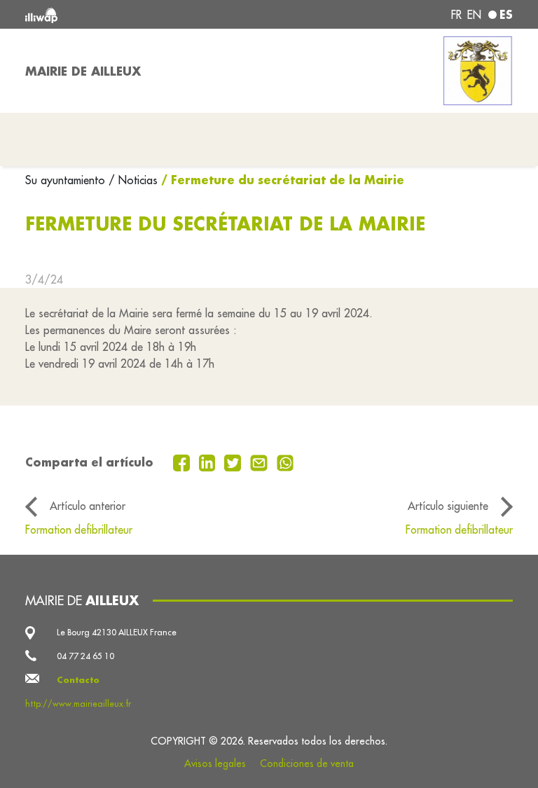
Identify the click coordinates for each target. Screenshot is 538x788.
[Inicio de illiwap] (122, 14)
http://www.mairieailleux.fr (78, 703)
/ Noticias (133, 180)
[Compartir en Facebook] (183, 462)
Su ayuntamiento (67, 180)
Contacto (78, 680)
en (474, 15)
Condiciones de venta (307, 763)
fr (456, 15)
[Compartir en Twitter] (234, 462)
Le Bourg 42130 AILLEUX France (117, 632)
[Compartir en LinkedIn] (209, 462)
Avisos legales (215, 763)
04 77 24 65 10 (85, 656)
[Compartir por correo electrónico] (260, 462)
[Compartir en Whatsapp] (285, 462)
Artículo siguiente (448, 506)
